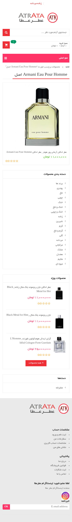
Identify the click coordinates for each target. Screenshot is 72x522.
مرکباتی (59, 245)
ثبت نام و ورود (59, 435)
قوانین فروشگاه (58, 465)
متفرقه (59, 388)
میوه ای (59, 264)
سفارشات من (60, 439)
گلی (61, 235)
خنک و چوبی (57, 212)
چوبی (60, 198)
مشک (60, 250)
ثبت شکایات (60, 470)
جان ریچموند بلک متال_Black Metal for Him (28, 315)
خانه (67, 67)
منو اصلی (63, 58)
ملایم (60, 259)
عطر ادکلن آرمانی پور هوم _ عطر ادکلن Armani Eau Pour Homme (36, 152)
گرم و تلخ (58, 231)
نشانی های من (59, 447)
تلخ (61, 193)
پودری (60, 188)
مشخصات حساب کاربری (55, 443)
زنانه (39, 3)
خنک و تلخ (58, 207)
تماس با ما (61, 474)
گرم (61, 226)
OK (6, 507)
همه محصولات (35, 363)
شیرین (59, 221)
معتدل (59, 254)
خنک (60, 202)
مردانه (33, 3)
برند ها (59, 183)
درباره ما (62, 461)
